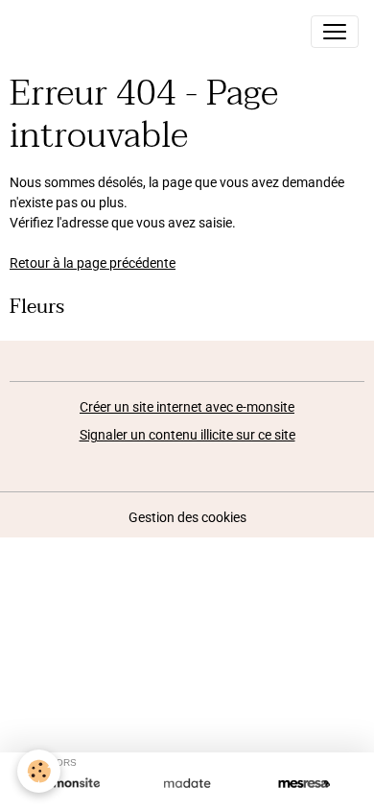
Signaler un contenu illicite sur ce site (187, 434)
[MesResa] (304, 784)
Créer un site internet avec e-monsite (187, 407)
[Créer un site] (70, 784)
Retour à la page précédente (92, 263)
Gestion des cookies (187, 517)
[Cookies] (38, 771)
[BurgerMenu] (335, 31)
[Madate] (187, 784)
